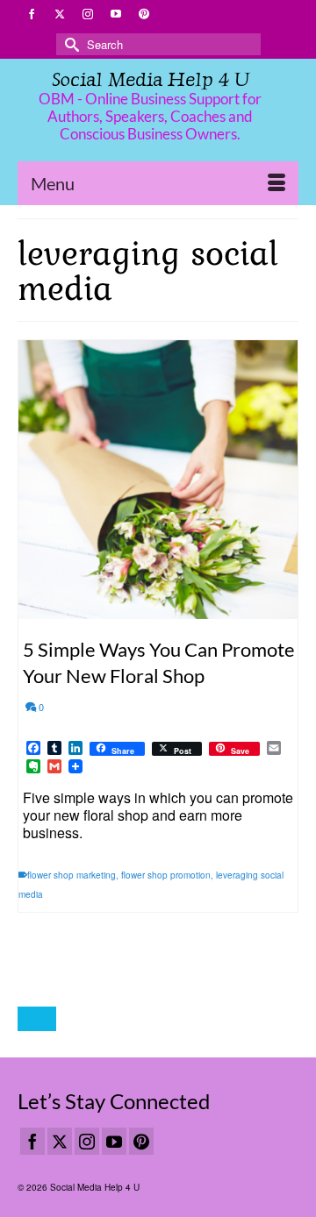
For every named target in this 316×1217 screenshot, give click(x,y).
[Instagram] (87, 1142)
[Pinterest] (141, 1142)
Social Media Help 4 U (150, 79)
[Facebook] (32, 1142)
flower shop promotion (166, 875)
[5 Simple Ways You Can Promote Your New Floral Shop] (158, 479)
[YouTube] (114, 1142)
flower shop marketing (71, 875)
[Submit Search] (69, 44)
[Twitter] (59, 1142)
